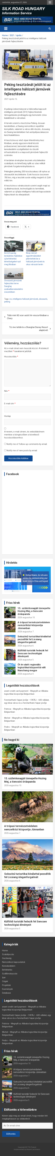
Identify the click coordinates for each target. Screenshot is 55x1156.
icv (10, 299)
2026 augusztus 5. (26, 660)
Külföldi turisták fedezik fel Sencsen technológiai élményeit (33, 653)
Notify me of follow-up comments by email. (27, 444)
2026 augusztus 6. (26, 646)
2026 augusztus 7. (26, 631)
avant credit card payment (16, 691)
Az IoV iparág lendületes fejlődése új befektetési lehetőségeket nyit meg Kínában (13, 259)
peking (7, 302)
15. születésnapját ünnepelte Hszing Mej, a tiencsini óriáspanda (34, 611)
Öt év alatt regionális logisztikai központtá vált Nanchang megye (32, 667)
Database (6, 993)
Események (7, 989)
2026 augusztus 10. (26, 617)
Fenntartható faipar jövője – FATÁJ (20, 700)
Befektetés (7, 969)
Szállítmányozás (9, 973)
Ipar (4, 977)
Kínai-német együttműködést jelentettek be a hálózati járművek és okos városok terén (35, 259)
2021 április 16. (10, 99)
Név (6, 391)
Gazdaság (6, 958)
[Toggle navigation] (5, 28)
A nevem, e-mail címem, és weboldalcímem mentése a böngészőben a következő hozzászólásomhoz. (24, 434)
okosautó (43, 299)
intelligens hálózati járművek (25, 299)
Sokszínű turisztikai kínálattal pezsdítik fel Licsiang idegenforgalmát (34, 639)
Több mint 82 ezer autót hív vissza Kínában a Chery (28, 317)
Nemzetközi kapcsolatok (13, 962)
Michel (7, 718)
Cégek (5, 981)
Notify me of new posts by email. (22, 450)
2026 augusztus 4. (26, 674)
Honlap (7, 416)
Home (5, 950)
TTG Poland (31, 1147)
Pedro (7, 727)
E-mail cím (10, 403)
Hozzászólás (11, 356)
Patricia (7, 709)
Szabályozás (8, 954)
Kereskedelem (8, 966)
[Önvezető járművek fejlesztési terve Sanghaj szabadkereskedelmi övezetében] (13, 273)
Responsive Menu (50, 2)
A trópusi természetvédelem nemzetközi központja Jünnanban (34, 625)
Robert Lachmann (33, 1149)
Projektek (6, 985)
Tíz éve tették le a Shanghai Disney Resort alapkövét (28, 328)
